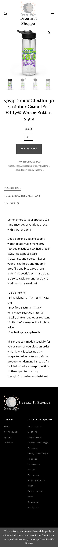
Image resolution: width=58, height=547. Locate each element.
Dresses (32, 448)
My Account (10, 431)
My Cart (8, 437)
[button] (49, 32)
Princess (33, 475)
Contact (8, 442)
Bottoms (32, 431)
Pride (31, 469)
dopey (23, 169)
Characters (34, 437)
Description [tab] (12, 188)
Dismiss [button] (29, 543)
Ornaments (34, 464)
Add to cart (29, 149)
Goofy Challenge (38, 453)
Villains (33, 507)
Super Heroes (36, 491)
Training (33, 502)
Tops (30, 496)
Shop (6, 426)
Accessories (26, 165)
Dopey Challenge (41, 165)
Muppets (32, 458)
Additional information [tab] (22, 195)
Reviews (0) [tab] (11, 203)
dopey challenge (36, 169)
